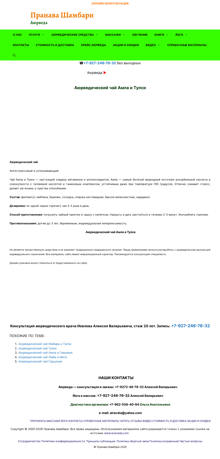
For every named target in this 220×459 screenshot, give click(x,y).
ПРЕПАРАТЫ (38, 421)
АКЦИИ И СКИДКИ (126, 45)
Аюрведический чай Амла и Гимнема (45, 352)
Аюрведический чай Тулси (37, 348)
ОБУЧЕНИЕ (140, 34)
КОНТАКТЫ (21, 45)
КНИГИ (159, 34)
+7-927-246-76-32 (100, 63)
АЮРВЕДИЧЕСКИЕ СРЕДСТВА (72, 34)
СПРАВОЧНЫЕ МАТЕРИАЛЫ (186, 45)
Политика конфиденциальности (63, 441)
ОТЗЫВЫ (136, 421)
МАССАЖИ (113, 34)
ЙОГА (179, 34)
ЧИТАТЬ (124, 421)
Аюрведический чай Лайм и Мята (42, 357)
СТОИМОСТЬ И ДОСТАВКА (55, 45)
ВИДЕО (151, 45)
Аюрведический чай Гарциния (40, 361)
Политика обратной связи (133, 441)
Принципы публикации (100, 441)
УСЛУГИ (34, 34)
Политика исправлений (164, 441)
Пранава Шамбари (62, 15)
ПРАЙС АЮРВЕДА (93, 45)
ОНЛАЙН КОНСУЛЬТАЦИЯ (110, 3)
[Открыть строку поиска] (14, 55)
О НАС (17, 34)
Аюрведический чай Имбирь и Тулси (44, 344)
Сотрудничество (29, 441)
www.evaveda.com (116, 433)
